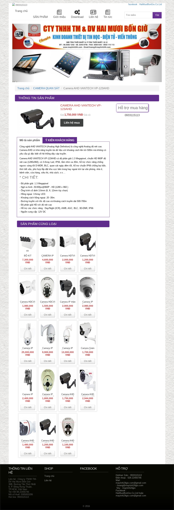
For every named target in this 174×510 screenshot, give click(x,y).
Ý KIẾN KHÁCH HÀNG (59, 140)
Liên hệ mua (72, 122)
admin (3, 1)
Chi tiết (27, 268)
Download (77, 17)
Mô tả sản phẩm (30, 140)
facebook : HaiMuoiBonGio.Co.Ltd (145, 4)
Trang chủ (21, 11)
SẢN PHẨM (40, 17)
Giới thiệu (59, 17)
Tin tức (107, 17)
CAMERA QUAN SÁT (46, 88)
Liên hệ (93, 17)
